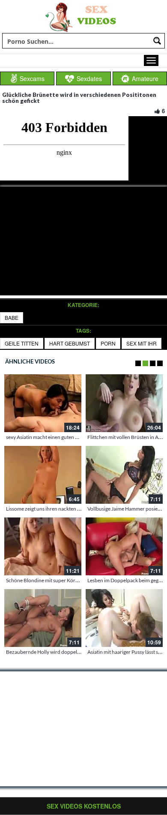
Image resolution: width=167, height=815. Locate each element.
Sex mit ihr (141, 343)
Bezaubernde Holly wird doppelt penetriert (54, 652)
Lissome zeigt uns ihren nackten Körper (49, 508)
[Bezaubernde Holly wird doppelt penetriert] (42, 618)
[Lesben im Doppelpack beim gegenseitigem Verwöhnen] (124, 546)
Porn (108, 343)
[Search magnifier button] (157, 40)
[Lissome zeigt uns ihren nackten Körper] (42, 475)
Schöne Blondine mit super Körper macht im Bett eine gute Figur (77, 580)
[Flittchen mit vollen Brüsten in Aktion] (124, 403)
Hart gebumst (69, 343)
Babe (11, 317)
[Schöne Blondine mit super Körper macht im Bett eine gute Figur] (42, 546)
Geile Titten (22, 343)
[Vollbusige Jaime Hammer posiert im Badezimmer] (124, 475)
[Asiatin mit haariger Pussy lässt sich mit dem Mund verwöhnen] (124, 618)
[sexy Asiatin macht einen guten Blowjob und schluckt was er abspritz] (42, 403)
